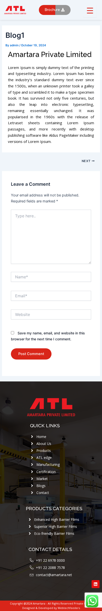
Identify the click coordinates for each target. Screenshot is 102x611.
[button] (55, 10)
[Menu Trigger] (90, 10)
